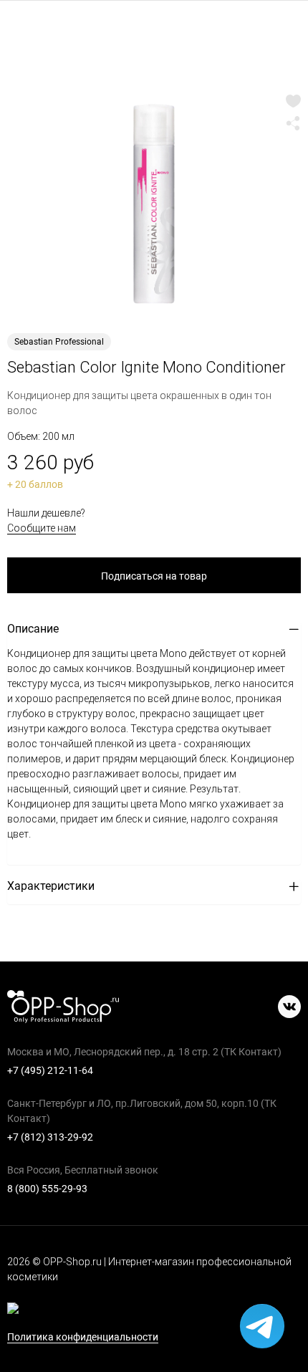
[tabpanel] (154, 204)
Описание (33, 628)
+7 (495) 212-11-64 (50, 1070)
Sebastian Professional (59, 342)
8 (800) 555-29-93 (47, 1188)
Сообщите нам (41, 528)
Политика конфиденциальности (82, 1337)
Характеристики (51, 886)
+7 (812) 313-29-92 (50, 1137)
